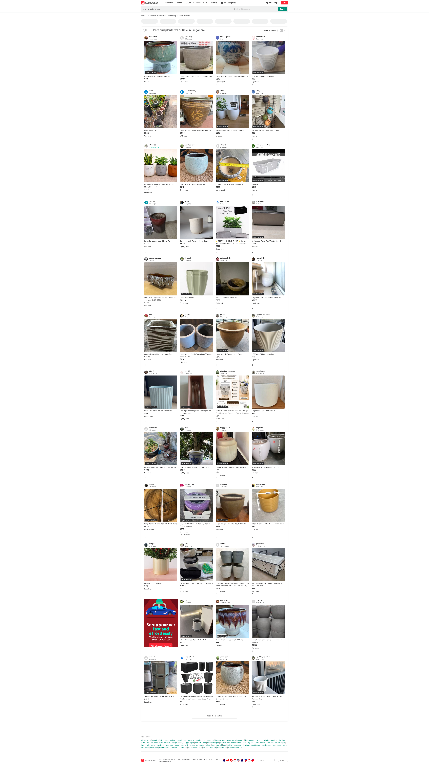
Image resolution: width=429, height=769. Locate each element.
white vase (145, 743)
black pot (270, 743)
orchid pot (154, 747)
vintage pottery (177, 743)
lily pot (205, 747)
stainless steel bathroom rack (231, 743)
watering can (222, 747)
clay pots (259, 740)
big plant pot (189, 743)
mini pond (154, 743)
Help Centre (163, 759)
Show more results (215, 716)
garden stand (164, 747)
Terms (210, 759)
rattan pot (210, 740)
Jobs (193, 759)
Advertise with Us (201, 759)
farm (244, 743)
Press (178, 759)
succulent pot (280, 743)
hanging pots (200, 740)
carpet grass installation (235, 740)
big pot (250, 743)
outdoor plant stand (197, 745)
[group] (161, 623)
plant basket (255, 745)
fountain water (200, 743)
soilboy (208, 745)
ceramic (179, 740)
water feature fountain (179, 747)
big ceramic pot (213, 743)
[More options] (145, 85)
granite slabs (280, 740)
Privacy (216, 759)
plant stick (184, 745)
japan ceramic (189, 740)
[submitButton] (282, 9)
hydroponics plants (148, 745)
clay (161, 740)
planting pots (266, 745)
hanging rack (220, 740)
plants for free (170, 740)
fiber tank (246, 745)
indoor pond (249, 740)
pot (224, 745)
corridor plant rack (195, 747)
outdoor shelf (217, 745)
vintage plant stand (235, 747)
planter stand (146, 740)
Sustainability (186, 759)
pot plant (155, 740)
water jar (212, 747)
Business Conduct (165, 761)
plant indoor (277, 745)
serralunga (160, 745)
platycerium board (172, 745)
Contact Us (171, 759)
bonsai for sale (259, 743)
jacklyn (229, 745)
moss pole (237, 745)
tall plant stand (269, 740)
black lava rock (164, 743)
